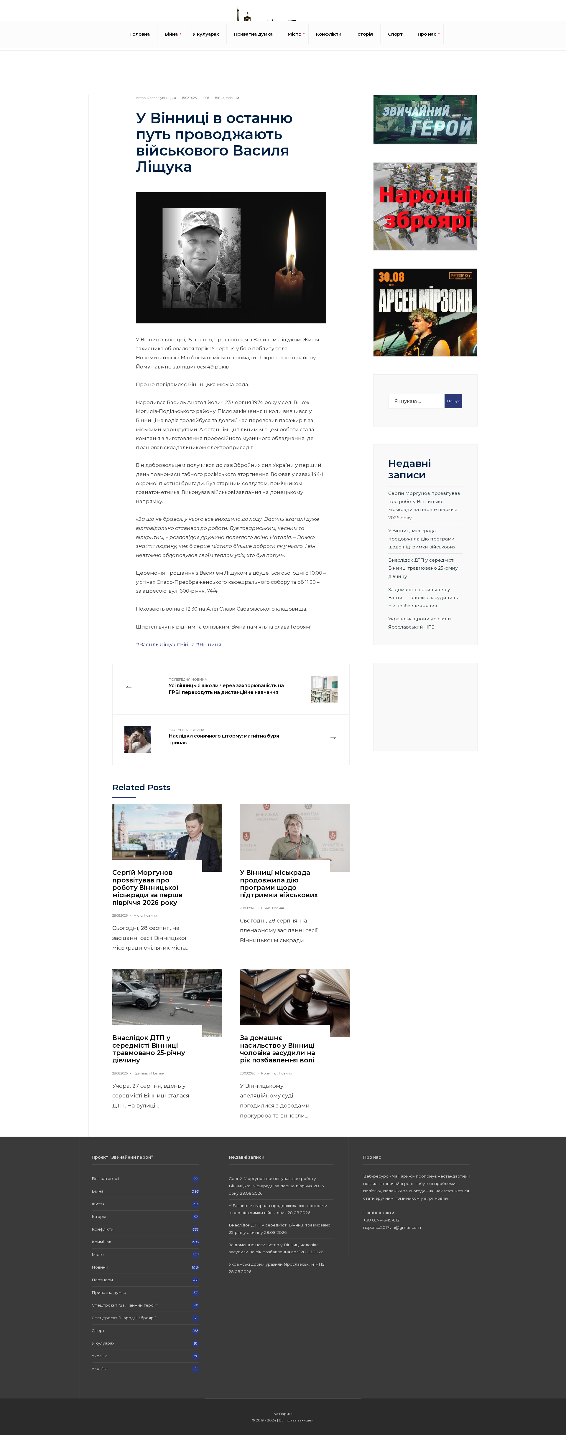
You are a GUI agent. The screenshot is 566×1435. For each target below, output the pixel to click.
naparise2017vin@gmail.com (392, 1227)
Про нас (427, 34)
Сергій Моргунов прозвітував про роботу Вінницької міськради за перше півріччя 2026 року (147, 887)
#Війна (186, 644)
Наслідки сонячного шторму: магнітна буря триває (224, 736)
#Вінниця (208, 644)
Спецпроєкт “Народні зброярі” (124, 1317)
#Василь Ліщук (155, 644)
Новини (232, 98)
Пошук (453, 401)
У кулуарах (205, 34)
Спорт (395, 34)
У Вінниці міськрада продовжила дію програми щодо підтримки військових (279, 884)
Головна (140, 34)
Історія (364, 34)
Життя (98, 1203)
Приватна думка (253, 34)
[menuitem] (171, 34)
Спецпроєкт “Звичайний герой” (125, 1305)
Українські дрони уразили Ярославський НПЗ (277, 1264)
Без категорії (105, 1178)
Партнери (102, 1279)
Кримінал (142, 1073)
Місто (294, 34)
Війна (171, 34)
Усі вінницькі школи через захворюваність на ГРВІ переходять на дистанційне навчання (226, 686)
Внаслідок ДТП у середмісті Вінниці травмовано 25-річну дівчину (148, 1049)
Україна (100, 1355)
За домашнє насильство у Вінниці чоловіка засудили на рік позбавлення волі (277, 1049)
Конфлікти (328, 34)
